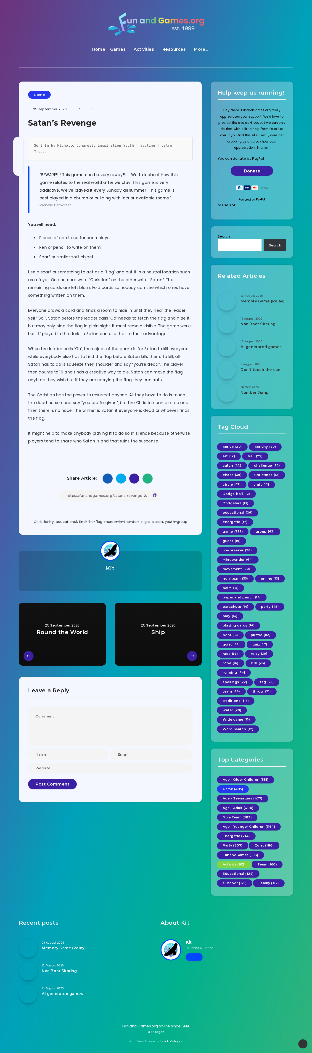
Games (118, 49)
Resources (174, 49)
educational (66, 521)
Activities (144, 49)
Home (98, 49)
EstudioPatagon (171, 1041)
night (146, 521)
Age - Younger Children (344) (249, 827)
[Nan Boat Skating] (227, 324)
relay (259, 654)
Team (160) (267, 864)
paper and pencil (242, 597)
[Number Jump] (227, 393)
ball (255, 456)
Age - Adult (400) (238, 808)
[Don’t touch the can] (227, 370)
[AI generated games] (227, 347)
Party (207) (233, 845)
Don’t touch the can (260, 370)
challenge (267, 465)
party (270, 607)
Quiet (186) (264, 845)
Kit (110, 568)
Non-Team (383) (237, 817)
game (233, 531)
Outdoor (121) (235, 883)
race (230, 654)
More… (201, 49)
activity (265, 447)
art (229, 456)
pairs (230, 588)
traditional (236, 701)
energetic (235, 522)
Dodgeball (235, 503)
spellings (235, 682)
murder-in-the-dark (121, 521)
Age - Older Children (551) (245, 780)
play (230, 616)
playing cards (238, 625)
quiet (231, 644)
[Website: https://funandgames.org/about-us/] (110, 580)
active (232, 447)
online (270, 579)
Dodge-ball (236, 494)
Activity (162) (234, 864)
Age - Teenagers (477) (242, 798)
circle (232, 484)
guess (232, 541)
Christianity (44, 521)
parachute (235, 607)
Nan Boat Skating (258, 324)
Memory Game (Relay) (262, 301)
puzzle (261, 635)
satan (157, 521)
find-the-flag (91, 521)
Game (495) (233, 789)
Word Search (238, 729)
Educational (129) (238, 874)
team (231, 691)
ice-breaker (237, 550)
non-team (235, 579)
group (265, 531)
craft (261, 484)
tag (267, 682)
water (232, 710)
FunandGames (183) (240, 855)
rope (230, 663)
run (258, 663)
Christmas (267, 475)
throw (262, 691)
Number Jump (255, 392)
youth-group (176, 521)
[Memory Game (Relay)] (227, 301)
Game (39, 95)
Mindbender (238, 560)
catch (232, 465)
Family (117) (269, 883)
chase (232, 475)
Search (224, 236)
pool (230, 635)
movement (236, 569)
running (234, 672)
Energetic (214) (236, 836)
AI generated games (261, 347)
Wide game (236, 719)
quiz (259, 644)
